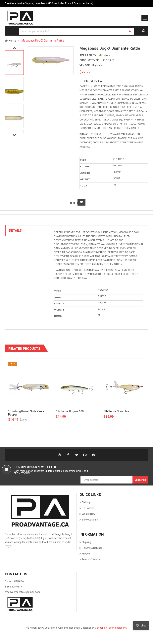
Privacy (86, 553)
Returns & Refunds (92, 548)
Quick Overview (90, 81)
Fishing (86, 502)
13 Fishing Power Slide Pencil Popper (26, 413)
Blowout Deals (90, 519)
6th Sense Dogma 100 (70, 411)
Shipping (86, 542)
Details (15, 230)
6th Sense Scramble (116, 411)
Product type (89, 60)
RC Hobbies (88, 508)
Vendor (84, 65)
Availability (87, 55)
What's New (88, 514)
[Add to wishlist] (81, 202)
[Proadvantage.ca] (39, 511)
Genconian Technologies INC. (111, 627)
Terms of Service (91, 559)
